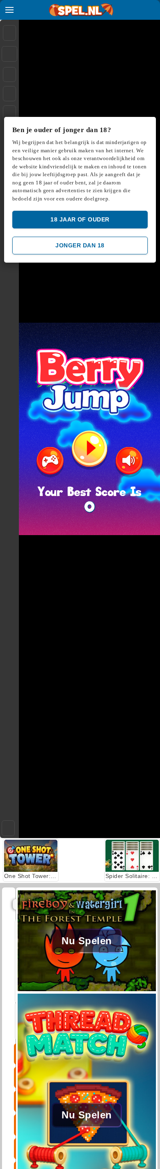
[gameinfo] (9, 113)
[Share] (9, 54)
